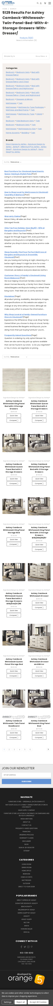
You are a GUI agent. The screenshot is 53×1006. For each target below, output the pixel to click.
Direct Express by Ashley (16, 144)
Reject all (21, 1002)
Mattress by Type (26, 114)
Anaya (26, 926)
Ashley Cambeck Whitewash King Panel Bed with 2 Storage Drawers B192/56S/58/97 (39, 532)
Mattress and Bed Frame (17, 110)
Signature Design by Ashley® (25, 149)
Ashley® (16, 147)
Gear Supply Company (26, 810)
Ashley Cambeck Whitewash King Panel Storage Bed (14, 530)
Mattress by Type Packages (31, 107)
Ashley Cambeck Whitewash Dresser (39, 594)
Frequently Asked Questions (17, 335)
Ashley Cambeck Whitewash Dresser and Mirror (39, 661)
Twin (20, 103)
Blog (26, 844)
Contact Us (26, 825)
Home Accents (13, 132)
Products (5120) (26, 37)
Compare (13, 420)
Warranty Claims (12, 216)
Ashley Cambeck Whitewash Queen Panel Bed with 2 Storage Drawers (14, 468)
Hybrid (39, 114)
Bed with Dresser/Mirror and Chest (22, 80)
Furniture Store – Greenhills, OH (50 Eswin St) (27, 802)
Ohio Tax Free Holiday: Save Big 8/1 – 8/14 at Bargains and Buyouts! (24, 229)
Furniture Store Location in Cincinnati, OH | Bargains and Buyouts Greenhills (26, 814)
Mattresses (11, 103)
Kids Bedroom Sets (25, 120)
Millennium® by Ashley (30, 147)
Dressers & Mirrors (24, 99)
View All (26, 932)
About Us (26, 822)
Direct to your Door (26, 887)
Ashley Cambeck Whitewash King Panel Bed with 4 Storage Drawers (14, 405)
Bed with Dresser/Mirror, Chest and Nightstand (23, 94)
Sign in (21, 847)
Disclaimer (9, 296)
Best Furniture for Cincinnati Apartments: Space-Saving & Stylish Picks (24, 172)
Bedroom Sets (23, 72)
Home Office (26, 871)
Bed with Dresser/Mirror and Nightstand (22, 87)
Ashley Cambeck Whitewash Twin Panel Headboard (14, 723)
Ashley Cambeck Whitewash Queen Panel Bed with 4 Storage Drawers (39, 405)
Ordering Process (26, 835)
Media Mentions (27, 819)
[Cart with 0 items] (45, 3)
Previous (3, 974)
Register (30, 847)
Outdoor (26, 883)
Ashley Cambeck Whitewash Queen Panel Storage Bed (14, 661)
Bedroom (10, 72)
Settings (7, 1002)
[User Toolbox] (40, 3)
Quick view (14, 416)
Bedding (25, 132)
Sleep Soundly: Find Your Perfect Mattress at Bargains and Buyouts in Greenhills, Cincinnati (25, 254)
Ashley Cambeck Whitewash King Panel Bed (39, 723)
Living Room (26, 864)
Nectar (26, 922)
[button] (25, 56)
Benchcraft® (26, 906)
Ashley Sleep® (26, 919)
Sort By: (7, 162)
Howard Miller (26, 929)
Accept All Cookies (38, 1002)
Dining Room (26, 867)
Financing (26, 832)
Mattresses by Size (27, 128)
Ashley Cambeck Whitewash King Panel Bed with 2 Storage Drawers (39, 468)
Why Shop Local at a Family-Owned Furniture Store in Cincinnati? (26, 806)
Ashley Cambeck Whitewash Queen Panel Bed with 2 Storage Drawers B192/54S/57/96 (14, 598)
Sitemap (26, 851)
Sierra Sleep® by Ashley (26, 913)
